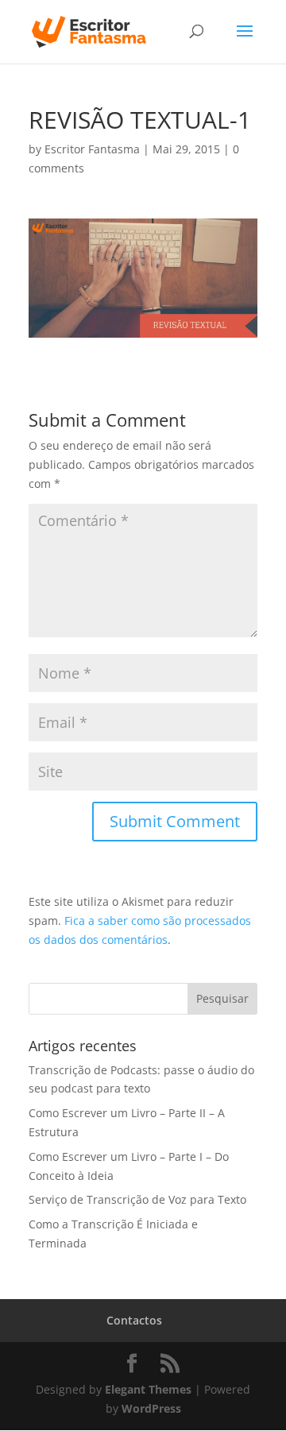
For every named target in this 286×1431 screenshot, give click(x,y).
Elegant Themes (148, 1389)
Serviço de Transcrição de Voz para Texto (137, 1199)
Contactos (134, 1320)
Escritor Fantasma (92, 149)
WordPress (151, 1408)
